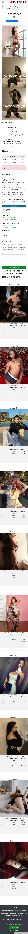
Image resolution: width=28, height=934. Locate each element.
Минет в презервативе (11, 219)
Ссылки (13, 907)
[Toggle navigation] (3, 2)
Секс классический (10, 217)
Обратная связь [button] (14, 927)
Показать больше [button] (14, 206)
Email (3, 253)
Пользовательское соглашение (14, 924)
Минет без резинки (10, 227)
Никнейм (4, 235)
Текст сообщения (7, 241)
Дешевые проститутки (20, 933)
